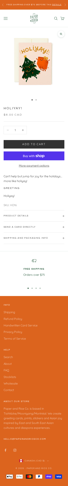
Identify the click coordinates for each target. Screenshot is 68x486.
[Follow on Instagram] (15, 450)
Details (56, 5)
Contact (9, 390)
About (8, 363)
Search (8, 357)
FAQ (6, 370)
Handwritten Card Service (21, 325)
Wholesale (11, 383)
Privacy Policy (13, 332)
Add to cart (34, 144)
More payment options (34, 165)
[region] (34, 270)
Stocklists (10, 377)
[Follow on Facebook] (5, 450)
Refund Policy (13, 319)
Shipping (9, 312)
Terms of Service (15, 338)
